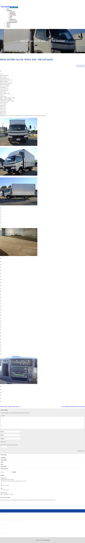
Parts (10, 18)
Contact (8, 26)
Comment (3, 416)
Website (2, 438)
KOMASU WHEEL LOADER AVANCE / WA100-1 (10, 406)
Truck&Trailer (12, 13)
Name (2, 431)
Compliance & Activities (12, 22)
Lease (10, 16)
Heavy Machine (12, 15)
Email (2, 435)
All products (9, 10)
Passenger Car (12, 19)
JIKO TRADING (46, 540)
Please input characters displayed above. (9, 445)
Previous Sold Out (80, 66)
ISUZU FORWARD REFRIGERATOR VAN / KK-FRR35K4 (73, 406)
